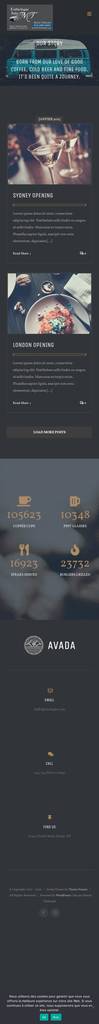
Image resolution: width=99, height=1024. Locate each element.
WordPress (63, 895)
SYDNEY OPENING (33, 195)
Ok (44, 1017)
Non (56, 1017)
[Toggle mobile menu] (89, 13)
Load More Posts (49, 432)
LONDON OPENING (33, 345)
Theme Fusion (78, 890)
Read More (21, 253)
